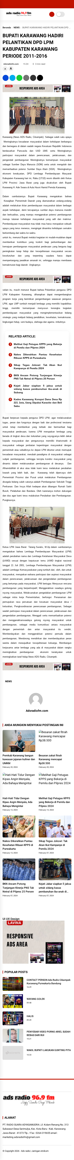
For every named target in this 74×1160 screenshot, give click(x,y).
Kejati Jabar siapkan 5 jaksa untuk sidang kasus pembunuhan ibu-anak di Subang (38, 389)
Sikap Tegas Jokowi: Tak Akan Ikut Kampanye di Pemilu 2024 (38, 367)
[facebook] (6, 78)
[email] (33, 78)
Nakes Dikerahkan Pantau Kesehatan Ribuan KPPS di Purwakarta (38, 356)
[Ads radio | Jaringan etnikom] (19, 17)
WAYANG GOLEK (36, 999)
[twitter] (12, 78)
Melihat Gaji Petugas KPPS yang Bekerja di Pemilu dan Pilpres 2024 (38, 346)
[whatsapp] (19, 78)
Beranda (7, 27)
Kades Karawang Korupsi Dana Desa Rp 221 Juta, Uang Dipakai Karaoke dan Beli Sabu (38, 402)
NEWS (17, 27)
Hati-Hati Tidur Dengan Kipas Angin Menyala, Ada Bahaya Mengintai (17, 802)
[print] (26, 78)
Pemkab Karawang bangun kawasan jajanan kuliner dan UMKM (19, 759)
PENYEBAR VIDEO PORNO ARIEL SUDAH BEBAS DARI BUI (48, 1033)
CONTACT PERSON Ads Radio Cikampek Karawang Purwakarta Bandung (48, 982)
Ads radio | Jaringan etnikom (35, 1151)
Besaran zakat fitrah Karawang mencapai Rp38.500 (50, 759)
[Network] (51, 14)
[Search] (70, 4)
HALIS (30, 1016)
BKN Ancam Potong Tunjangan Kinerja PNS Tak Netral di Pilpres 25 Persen (38, 377)
